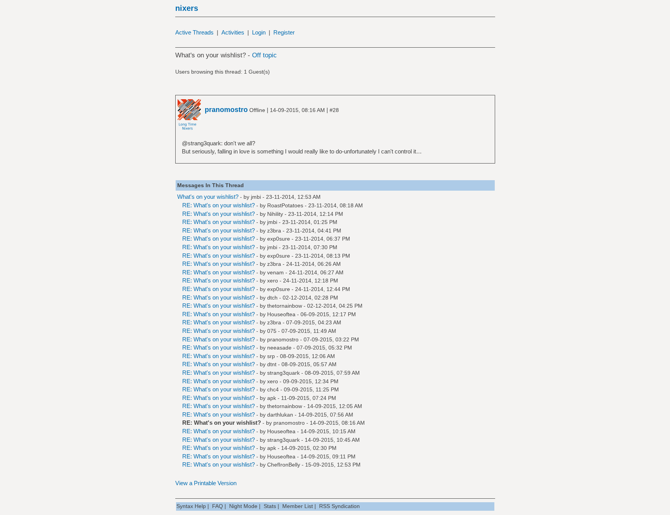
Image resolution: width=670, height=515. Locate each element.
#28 (334, 110)
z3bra (274, 230)
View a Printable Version (206, 483)
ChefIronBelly (283, 465)
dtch (272, 298)
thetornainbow (284, 306)
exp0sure (278, 239)
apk (271, 398)
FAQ (217, 506)
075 (271, 331)
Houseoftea (281, 314)
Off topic (264, 55)
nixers (186, 8)
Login (259, 32)
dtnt (271, 364)
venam (275, 272)
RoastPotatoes (285, 205)
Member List (297, 506)
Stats (270, 506)
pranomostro (283, 339)
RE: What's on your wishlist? (218, 205)
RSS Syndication (339, 506)
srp (271, 356)
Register (284, 32)
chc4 (273, 389)
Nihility (275, 214)
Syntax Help (191, 506)
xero (272, 280)
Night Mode (243, 506)
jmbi (256, 197)
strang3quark (283, 373)
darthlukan (280, 415)
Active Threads (194, 32)
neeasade (279, 347)
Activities (232, 32)
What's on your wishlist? (207, 196)
